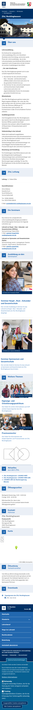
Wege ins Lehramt (8, 630)
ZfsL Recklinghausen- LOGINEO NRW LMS (17, 478)
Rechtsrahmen (7, 635)
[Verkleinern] (2, 540)
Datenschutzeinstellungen (16, 660)
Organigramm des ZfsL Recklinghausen (17, 595)
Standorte (5, 619)
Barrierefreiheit (23, 655)
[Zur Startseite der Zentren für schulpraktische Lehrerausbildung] (20, 4)
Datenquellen (29, 562)
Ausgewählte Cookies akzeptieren (14, 703)
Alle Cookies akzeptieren (12, 706)
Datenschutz (13, 655)
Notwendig (8, 681)
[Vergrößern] (2, 538)
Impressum (5, 655)
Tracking (7, 691)
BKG (21, 562)
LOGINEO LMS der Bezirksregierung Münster (15, 481)
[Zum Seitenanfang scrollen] (29, 706)
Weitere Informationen (9, 677)
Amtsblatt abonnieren (10, 645)
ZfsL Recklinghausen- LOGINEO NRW (15, 475)
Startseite (5, 614)
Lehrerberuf (6, 625)
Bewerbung (6, 640)
